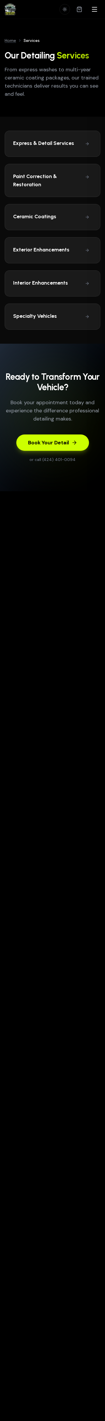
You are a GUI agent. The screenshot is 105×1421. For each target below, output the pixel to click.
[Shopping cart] (79, 9)
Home (10, 40)
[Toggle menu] (94, 9)
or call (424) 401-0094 (52, 459)
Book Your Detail (48, 442)
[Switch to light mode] (65, 9)
